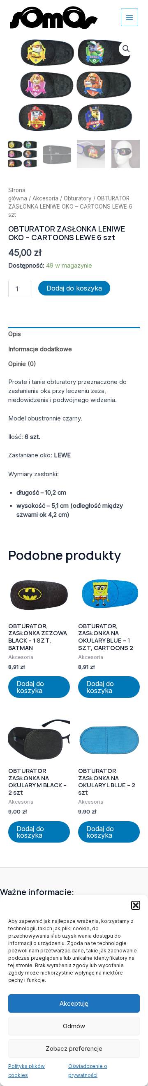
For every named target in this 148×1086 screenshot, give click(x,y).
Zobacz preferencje (74, 1048)
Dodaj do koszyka (74, 288)
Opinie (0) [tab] (22, 364)
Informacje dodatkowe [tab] (40, 349)
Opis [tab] (14, 334)
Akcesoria (45, 198)
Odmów (74, 1026)
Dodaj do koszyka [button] (30, 686)
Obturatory (78, 198)
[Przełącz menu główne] (129, 17)
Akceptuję (74, 1003)
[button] (136, 905)
